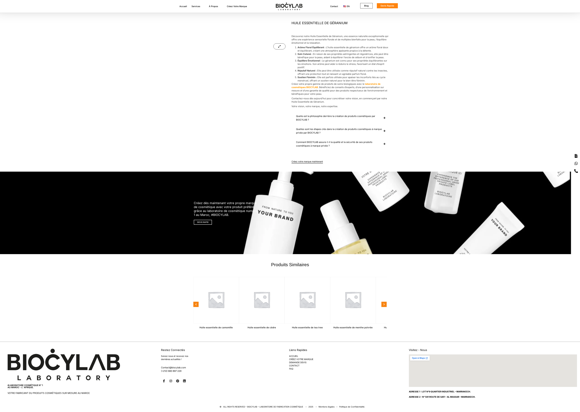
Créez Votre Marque (237, 6)
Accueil (183, 6)
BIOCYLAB (252, 407)
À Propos (213, 6)
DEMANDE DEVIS (297, 362)
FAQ (291, 368)
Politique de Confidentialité (351, 407)
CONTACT (294, 365)
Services (196, 6)
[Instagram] (171, 381)
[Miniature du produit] (279, 46)
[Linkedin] (184, 381)
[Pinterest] (178, 381)
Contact (334, 6)
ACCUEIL (293, 356)
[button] (198, 6)
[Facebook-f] (164, 381)
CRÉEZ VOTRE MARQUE (301, 359)
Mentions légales (327, 407)
